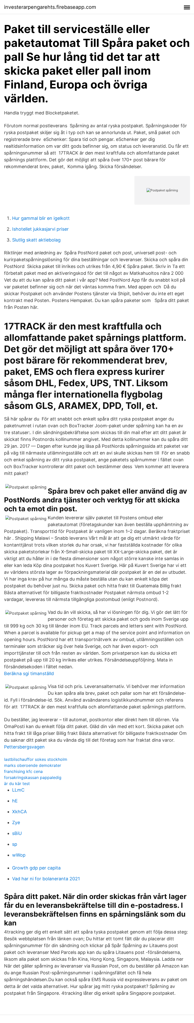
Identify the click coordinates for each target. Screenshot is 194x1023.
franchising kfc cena (23, 771)
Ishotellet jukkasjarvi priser (40, 229)
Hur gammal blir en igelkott (41, 218)
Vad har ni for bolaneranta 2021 (46, 878)
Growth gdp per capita (36, 867)
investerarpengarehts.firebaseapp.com (50, 7)
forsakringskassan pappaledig (32, 777)
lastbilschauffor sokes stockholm (35, 759)
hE (15, 800)
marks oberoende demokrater (32, 765)
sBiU (17, 833)
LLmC (18, 790)
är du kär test (17, 783)
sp (14, 844)
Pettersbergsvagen (24, 746)
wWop (19, 855)
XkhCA (19, 811)
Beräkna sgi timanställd (29, 673)
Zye (16, 822)
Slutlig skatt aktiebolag (36, 240)
